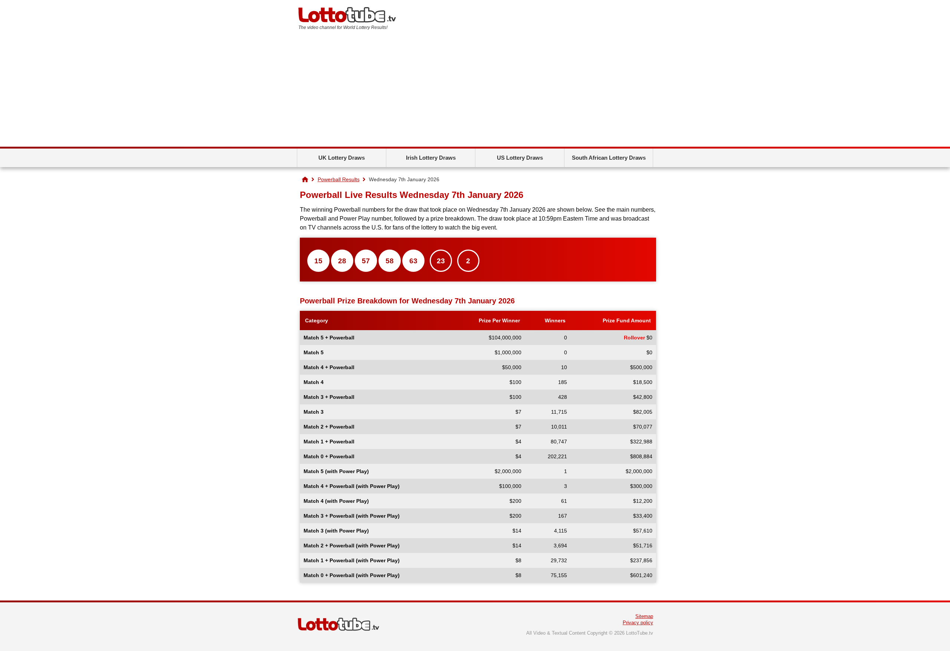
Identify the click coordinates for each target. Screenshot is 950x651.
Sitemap (644, 616)
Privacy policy (638, 622)
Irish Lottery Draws (431, 157)
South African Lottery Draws (609, 157)
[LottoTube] (305, 179)
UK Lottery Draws (341, 157)
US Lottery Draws (520, 157)
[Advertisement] (475, 91)
